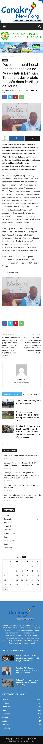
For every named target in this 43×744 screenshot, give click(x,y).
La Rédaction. (10, 90)
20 (22, 580)
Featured (7, 526)
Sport (6, 544)
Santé (6, 537)
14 (27, 575)
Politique (7, 533)
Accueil (4, 57)
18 (11, 580)
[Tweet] (32, 138)
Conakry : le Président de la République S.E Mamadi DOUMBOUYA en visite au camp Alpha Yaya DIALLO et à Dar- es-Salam (28, 431)
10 (5, 575)
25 (11, 584)
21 (27, 580)
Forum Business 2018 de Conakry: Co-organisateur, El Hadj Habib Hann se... (27, 658)
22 (32, 580)
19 (17, 580)
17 (5, 580)
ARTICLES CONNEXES (12, 394)
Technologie (8, 548)
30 (38, 584)
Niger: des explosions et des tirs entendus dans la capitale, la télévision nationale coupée (22, 496)
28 (27, 584)
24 (5, 584)
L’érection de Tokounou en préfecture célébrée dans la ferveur (21, 486)
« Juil (4, 593)
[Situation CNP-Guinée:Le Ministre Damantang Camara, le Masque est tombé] (6, 671)
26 (17, 584)
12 (17, 575)
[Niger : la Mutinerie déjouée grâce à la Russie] (8, 403)
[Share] (16, 138)
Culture (6, 515)
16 (38, 575)
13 (22, 575)
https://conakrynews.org (21, 382)
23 (38, 580)
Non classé (8, 530)
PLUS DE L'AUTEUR (30, 394)
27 (22, 584)
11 (11, 575)
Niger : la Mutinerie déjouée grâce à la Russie (20, 455)
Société (11, 57)
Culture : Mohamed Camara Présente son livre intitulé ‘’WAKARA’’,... (27, 682)
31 (5, 589)
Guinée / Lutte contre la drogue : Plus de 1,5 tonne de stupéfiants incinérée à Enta (20, 464)
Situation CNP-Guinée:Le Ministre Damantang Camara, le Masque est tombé (27, 670)
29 (32, 584)
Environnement (10, 522)
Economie (8, 519)
